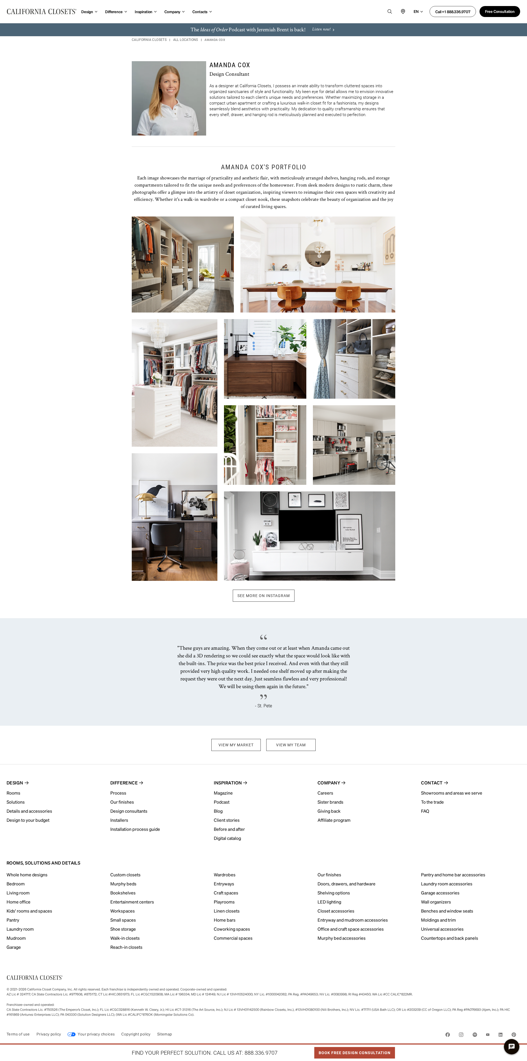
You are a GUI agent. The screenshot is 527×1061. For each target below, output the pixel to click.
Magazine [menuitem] (223, 793)
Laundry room (20, 929)
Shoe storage (123, 929)
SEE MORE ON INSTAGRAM (263, 595)
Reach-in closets (126, 947)
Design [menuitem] (15, 783)
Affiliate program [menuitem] (334, 820)
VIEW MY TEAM (291, 745)
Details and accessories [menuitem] (29, 811)
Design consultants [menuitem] (128, 811)
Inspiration (143, 11)
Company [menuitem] (329, 783)
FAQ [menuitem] (425, 811)
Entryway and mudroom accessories (353, 920)
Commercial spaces (233, 938)
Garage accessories (440, 893)
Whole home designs (27, 874)
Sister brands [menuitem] (330, 802)
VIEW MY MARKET (236, 745)
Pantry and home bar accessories (453, 874)
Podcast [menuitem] (221, 802)
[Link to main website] (42, 11)
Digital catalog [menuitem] (227, 838)
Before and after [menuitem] (229, 829)
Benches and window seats (447, 911)
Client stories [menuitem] (227, 820)
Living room (18, 893)
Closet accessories (336, 911)
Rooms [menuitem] (13, 793)
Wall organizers (436, 902)
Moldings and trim (438, 920)
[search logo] (389, 11)
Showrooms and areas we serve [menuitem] (451, 793)
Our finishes (329, 874)
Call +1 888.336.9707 (452, 11)
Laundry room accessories (446, 883)
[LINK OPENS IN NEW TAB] (447, 1036)
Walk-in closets (125, 938)
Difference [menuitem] (124, 783)
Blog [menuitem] (218, 811)
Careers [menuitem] (325, 793)
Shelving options (334, 893)
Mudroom (16, 938)
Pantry (13, 920)
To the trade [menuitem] (432, 802)
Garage (14, 947)
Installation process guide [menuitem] (135, 829)
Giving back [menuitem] (329, 811)
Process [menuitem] (118, 793)
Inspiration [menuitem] (228, 783)
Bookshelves (123, 893)
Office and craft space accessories (351, 929)
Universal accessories (442, 929)
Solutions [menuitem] (16, 802)
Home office (18, 902)
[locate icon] (403, 11)
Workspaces (122, 911)
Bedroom (16, 883)
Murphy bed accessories (342, 938)
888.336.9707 (261, 1052)
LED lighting (329, 902)
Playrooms (224, 902)
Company (172, 11)
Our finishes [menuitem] (122, 802)
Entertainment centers (132, 902)
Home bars (225, 920)
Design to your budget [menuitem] (28, 820)
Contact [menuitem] (431, 783)
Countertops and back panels (449, 938)
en (416, 11)
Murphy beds (123, 883)
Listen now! (321, 29)
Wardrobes (225, 874)
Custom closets (125, 874)
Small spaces (123, 920)
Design (87, 11)
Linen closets (227, 911)
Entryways (224, 883)
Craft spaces (226, 893)
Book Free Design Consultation (352, 1051)
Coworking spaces (232, 929)
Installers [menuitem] (119, 820)
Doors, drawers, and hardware (346, 883)
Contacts (200, 11)
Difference (114, 11)
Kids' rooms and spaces (29, 911)
